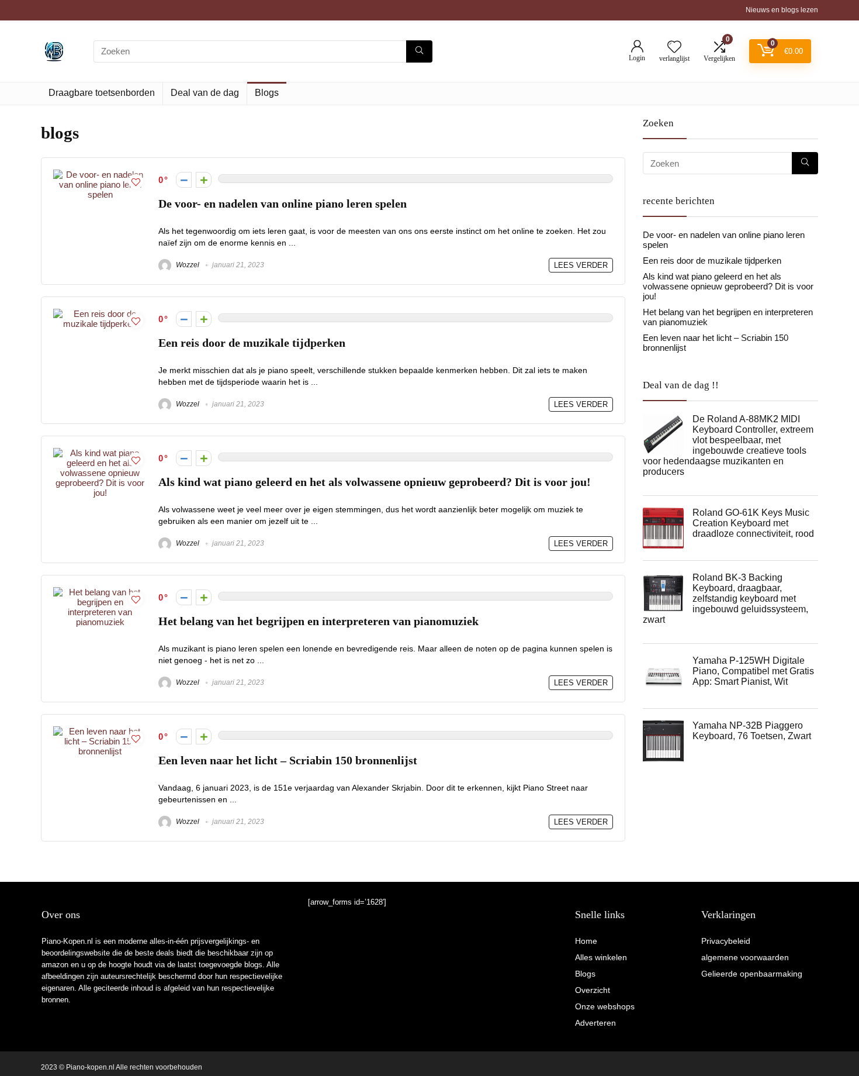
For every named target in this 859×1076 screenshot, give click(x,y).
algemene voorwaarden (745, 957)
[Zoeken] (419, 51)
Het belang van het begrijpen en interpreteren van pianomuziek (318, 621)
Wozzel (186, 265)
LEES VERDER (581, 265)
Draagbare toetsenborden (102, 93)
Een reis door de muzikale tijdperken (251, 343)
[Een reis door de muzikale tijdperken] (100, 314)
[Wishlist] (674, 48)
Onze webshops (605, 1006)
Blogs (267, 93)
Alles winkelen (601, 957)
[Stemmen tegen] (184, 180)
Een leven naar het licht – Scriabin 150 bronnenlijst (287, 760)
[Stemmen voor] (204, 180)
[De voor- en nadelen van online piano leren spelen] (100, 175)
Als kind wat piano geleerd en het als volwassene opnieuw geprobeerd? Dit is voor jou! (374, 482)
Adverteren (595, 1022)
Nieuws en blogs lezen (782, 10)
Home (586, 941)
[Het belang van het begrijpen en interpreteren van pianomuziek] (100, 592)
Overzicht (592, 990)
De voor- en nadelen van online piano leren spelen (282, 204)
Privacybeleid (725, 941)
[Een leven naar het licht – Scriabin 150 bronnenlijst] (100, 731)
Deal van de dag (205, 93)
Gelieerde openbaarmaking (751, 973)
